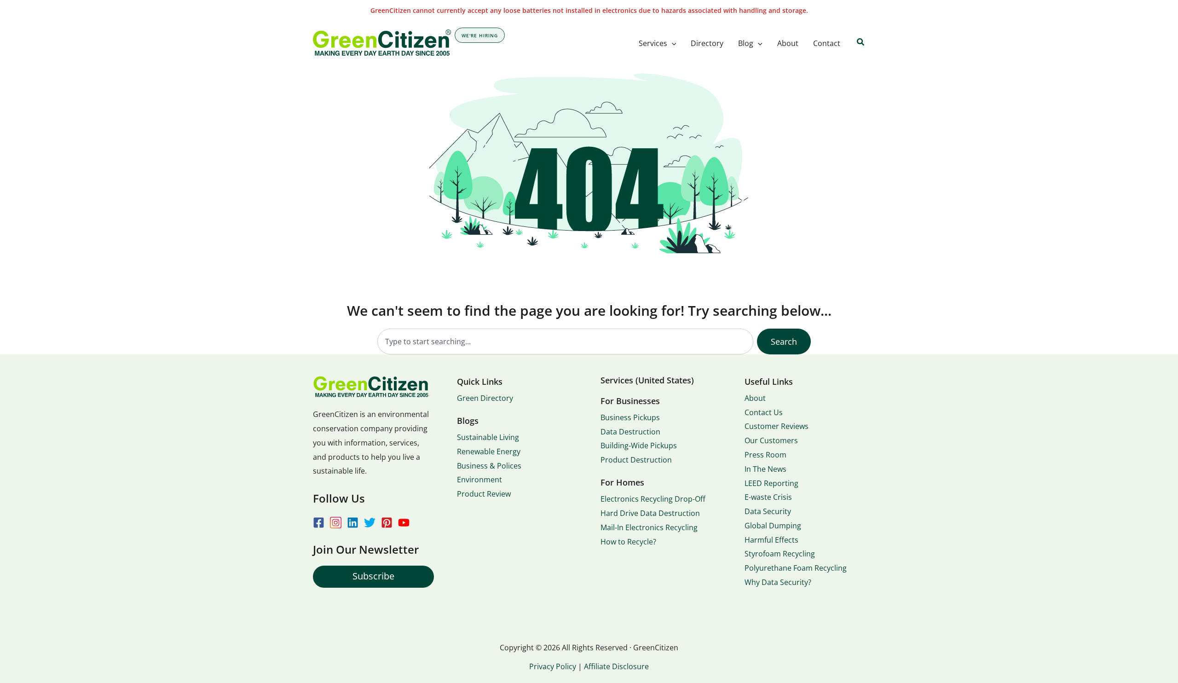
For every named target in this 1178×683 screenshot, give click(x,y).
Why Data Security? (778, 582)
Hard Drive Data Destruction (650, 513)
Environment (479, 480)
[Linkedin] (352, 522)
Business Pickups (630, 417)
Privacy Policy (552, 666)
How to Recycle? (628, 542)
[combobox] (565, 341)
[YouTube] (404, 522)
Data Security (768, 511)
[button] (671, 43)
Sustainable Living (488, 437)
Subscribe (373, 576)
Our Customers (771, 440)
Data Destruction (630, 432)
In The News (765, 469)
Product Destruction (636, 460)
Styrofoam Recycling (780, 554)
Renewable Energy (488, 451)
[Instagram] (335, 522)
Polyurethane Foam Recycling (796, 568)
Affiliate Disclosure (616, 666)
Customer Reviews (776, 426)
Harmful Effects (771, 540)
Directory (707, 43)
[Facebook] (318, 522)
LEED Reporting (771, 483)
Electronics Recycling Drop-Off (653, 499)
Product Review (484, 494)
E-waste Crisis (768, 497)
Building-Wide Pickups (639, 445)
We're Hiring (480, 35)
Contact (826, 43)
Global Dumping (773, 526)
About (787, 43)
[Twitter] (369, 522)
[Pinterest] (387, 522)
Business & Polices (489, 466)
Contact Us (764, 412)
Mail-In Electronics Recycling (649, 527)
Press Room (765, 455)
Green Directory (485, 398)
